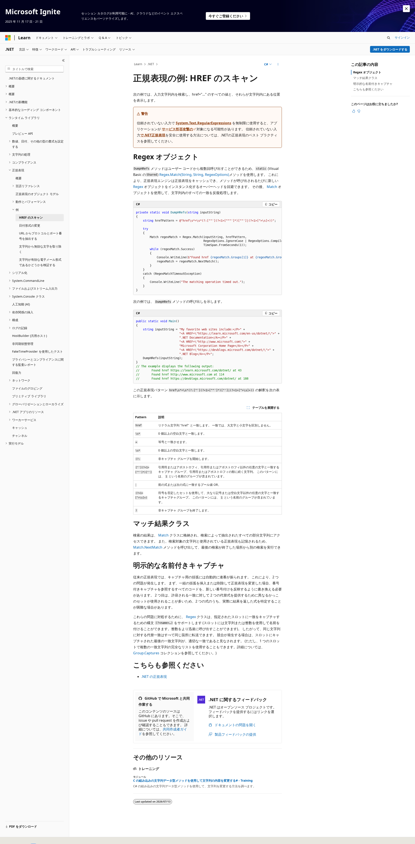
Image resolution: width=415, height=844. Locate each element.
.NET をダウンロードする (390, 49)
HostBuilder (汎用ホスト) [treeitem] (29, 336)
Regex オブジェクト (367, 72)
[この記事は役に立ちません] (358, 111)
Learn (138, 64)
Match (272, 186)
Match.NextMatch (147, 547)
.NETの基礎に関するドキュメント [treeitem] (32, 78)
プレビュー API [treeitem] (22, 133)
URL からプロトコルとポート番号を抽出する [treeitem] (40, 236)
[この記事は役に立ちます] (353, 111)
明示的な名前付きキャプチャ (373, 84)
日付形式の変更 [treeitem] (29, 225)
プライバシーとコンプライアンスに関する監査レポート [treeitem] (38, 362)
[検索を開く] (388, 38)
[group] (207, 251)
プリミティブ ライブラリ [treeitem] (29, 396)
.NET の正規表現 (154, 676)
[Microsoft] (8, 38)
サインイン (402, 37)
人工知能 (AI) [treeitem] (21, 304)
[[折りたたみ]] (63, 60)
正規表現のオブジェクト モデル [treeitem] (37, 194)
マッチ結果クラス (365, 78)
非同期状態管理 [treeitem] (22, 344)
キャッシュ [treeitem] (19, 428)
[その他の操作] (278, 64)
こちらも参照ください (368, 89)
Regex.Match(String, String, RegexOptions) (194, 174)
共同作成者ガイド (163, 731)
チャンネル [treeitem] (19, 436)
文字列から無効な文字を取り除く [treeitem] (40, 249)
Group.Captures (146, 653)
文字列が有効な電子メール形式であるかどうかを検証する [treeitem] (40, 262)
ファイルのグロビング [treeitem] (27, 388)
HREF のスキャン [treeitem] (31, 217)
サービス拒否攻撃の (177, 129)
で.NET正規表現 (152, 135)
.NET (150, 64)
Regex (138, 186)
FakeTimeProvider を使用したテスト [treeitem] (37, 351)
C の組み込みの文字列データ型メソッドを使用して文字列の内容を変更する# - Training (193, 780)
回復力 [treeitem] (16, 373)
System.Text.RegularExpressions (203, 123)
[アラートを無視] (406, 8)
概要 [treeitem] (15, 125)
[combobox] (34, 69)
